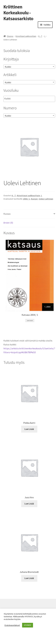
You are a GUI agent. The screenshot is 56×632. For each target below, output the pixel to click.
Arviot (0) (8, 222)
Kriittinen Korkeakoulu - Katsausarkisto (18, 13)
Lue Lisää (30, 320)
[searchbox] (19, 99)
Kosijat (34, 198)
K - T (40, 36)
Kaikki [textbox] (8, 66)
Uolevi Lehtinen (46, 198)
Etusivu (10, 36)
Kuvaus (7, 213)
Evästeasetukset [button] (12, 625)
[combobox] (29, 66)
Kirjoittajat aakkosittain (26, 36)
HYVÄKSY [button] (27, 625)
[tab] (29, 214)
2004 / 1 (26, 198)
